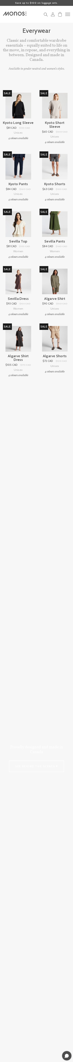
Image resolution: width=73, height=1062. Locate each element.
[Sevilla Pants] (55, 224)
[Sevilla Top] (18, 224)
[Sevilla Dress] (18, 281)
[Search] (46, 15)
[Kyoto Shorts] (55, 166)
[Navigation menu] (67, 14)
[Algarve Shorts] (55, 338)
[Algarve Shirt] (55, 281)
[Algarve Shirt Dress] (18, 338)
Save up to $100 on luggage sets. (36, 2)
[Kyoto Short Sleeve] (55, 105)
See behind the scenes (35, 766)
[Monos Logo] (14, 14)
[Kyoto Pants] (18, 166)
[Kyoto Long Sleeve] (18, 105)
